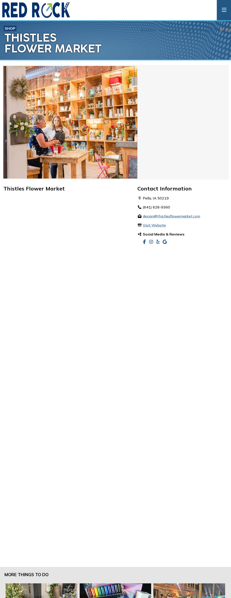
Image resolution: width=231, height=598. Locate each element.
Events (189, 30)
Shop (10, 28)
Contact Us (207, 30)
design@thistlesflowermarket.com (171, 216)
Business (148, 30)
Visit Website (154, 225)
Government (169, 30)
